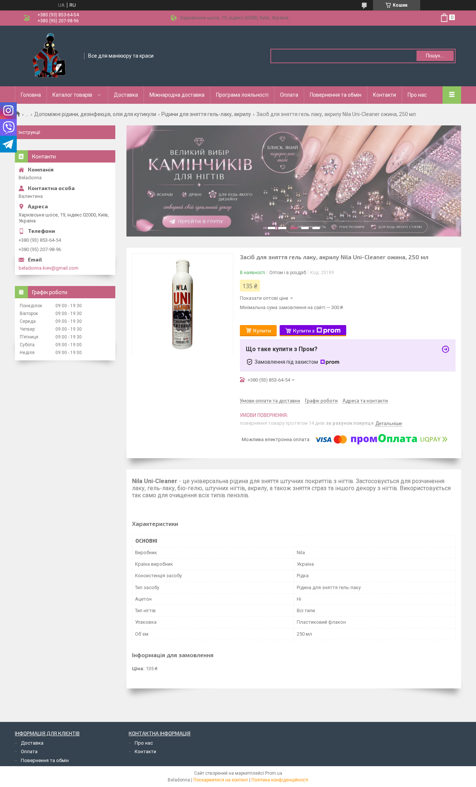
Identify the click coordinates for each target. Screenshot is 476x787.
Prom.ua (273, 773)
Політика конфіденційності (279, 780)
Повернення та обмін (335, 95)
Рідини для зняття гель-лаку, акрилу (206, 114)
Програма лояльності (242, 95)
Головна (31, 95)
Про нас (417, 95)
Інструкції (29, 132)
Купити (262, 330)
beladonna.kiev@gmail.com (48, 268)
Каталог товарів (72, 95)
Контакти (384, 95)
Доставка (126, 95)
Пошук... (435, 55)
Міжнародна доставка (177, 95)
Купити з (304, 330)
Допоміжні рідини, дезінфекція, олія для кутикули (95, 114)
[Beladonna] (49, 55)
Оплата (289, 95)
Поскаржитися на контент (220, 780)
